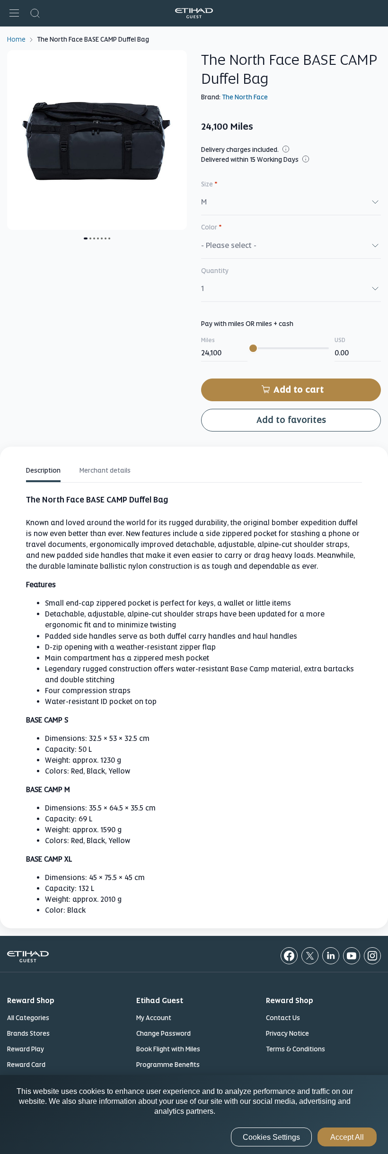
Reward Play (25, 1049)
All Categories (28, 1017)
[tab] (43, 472)
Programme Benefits (168, 1064)
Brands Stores (28, 1033)
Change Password (163, 1033)
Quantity (215, 270)
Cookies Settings (271, 1137)
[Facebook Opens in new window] (289, 955)
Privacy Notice (287, 1033)
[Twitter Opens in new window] (309, 955)
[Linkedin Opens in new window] (330, 955)
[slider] (253, 348)
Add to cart (298, 390)
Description (43, 470)
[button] (14, 13)
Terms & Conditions (295, 1049)
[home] (194, 13)
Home (16, 39)
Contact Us (283, 1017)
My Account (153, 1017)
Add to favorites (291, 420)
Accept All (347, 1137)
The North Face (245, 97)
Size (209, 184)
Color (211, 227)
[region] (194, 1114)
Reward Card (26, 1064)
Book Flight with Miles (168, 1049)
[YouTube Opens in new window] (351, 955)
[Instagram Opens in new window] (372, 955)
